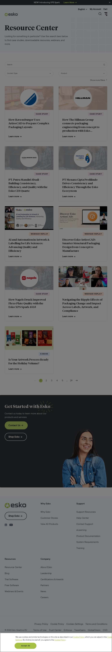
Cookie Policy (78, 637)
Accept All (25, 645)
